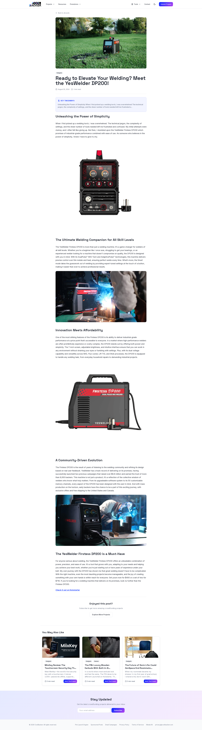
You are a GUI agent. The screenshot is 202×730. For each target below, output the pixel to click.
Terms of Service (138, 725)
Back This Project (70, 681)
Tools (136, 4)
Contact (147, 4)
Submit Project (166, 4)
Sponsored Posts (97, 725)
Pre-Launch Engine (81, 725)
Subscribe (118, 710)
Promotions (74, 4)
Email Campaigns (111, 725)
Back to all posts (63, 13)
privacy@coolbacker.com (164, 725)
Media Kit (149, 725)
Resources (62, 4)
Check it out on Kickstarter (68, 590)
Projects (49, 4)
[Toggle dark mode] (154, 4)
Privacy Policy (124, 725)
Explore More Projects (101, 615)
